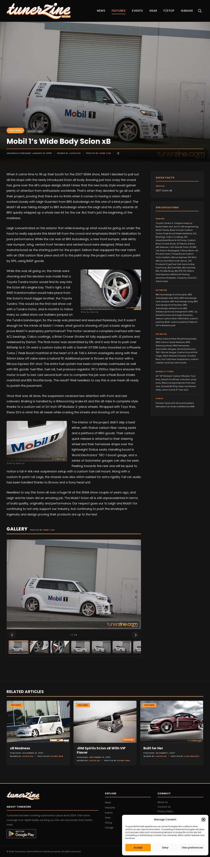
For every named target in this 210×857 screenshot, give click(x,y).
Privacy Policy (165, 811)
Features (119, 11)
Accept (138, 847)
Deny (165, 847)
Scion (31, 131)
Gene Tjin (105, 153)
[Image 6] (122, 647)
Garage (187, 11)
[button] (203, 819)
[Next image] (135, 635)
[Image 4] (80, 647)
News (101, 11)
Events (137, 11)
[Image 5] (101, 647)
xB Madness (20, 748)
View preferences (192, 847)
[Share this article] (118, 153)
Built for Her (153, 748)
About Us (163, 802)
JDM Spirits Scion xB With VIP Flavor (101, 750)
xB (40, 131)
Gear (153, 11)
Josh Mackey (191, 756)
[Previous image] (12, 635)
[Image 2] (39, 647)
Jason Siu (75, 153)
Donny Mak (57, 756)
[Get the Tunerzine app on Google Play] (52, 833)
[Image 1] (18, 647)
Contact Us (164, 806)
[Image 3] (60, 647)
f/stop (169, 11)
